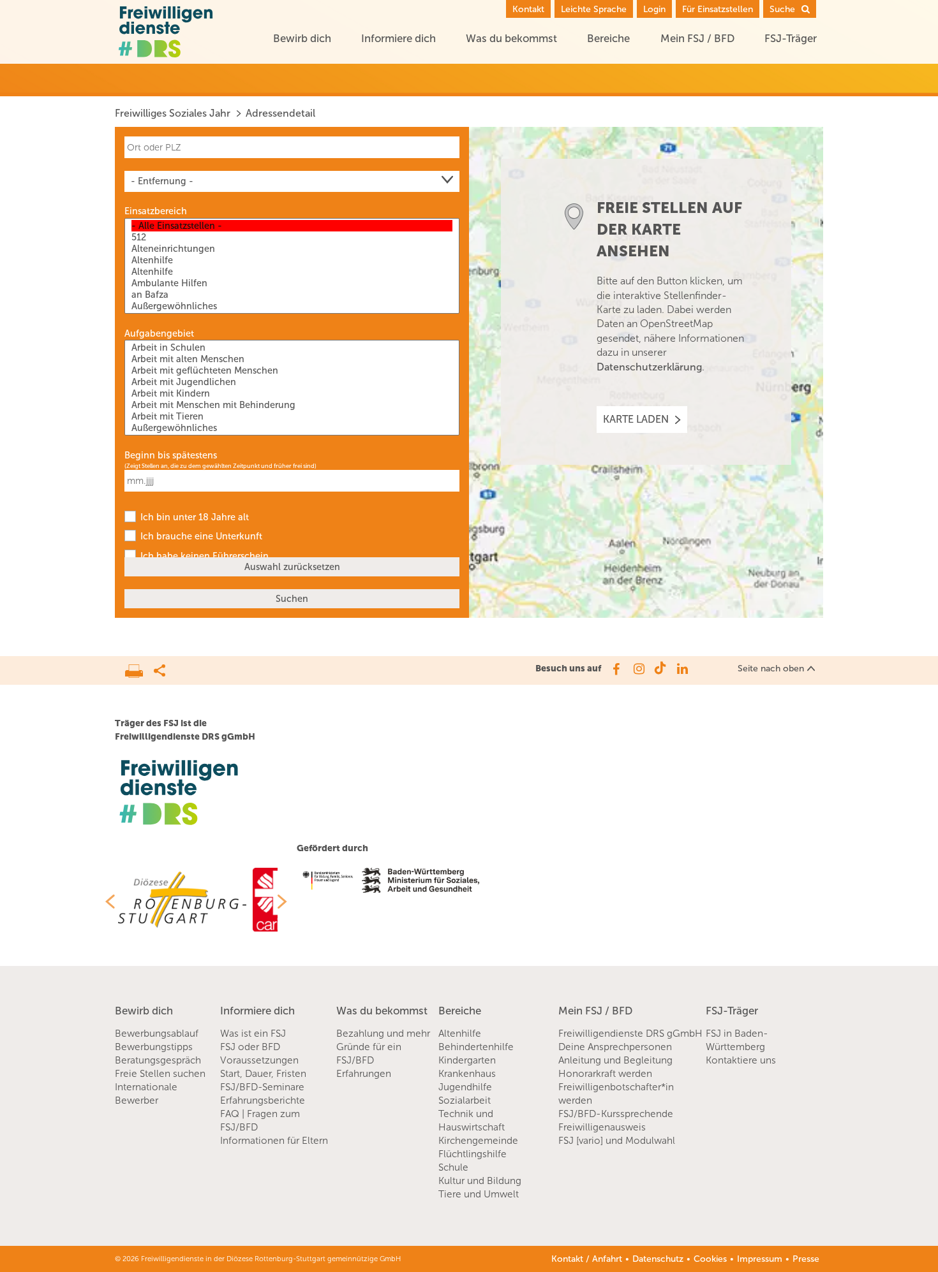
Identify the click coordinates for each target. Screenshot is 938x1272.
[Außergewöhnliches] (291, 306)
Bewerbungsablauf (156, 1033)
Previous (105, 901)
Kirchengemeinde (478, 1140)
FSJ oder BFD (250, 1047)
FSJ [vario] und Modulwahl (616, 1140)
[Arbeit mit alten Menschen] (291, 359)
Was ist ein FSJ (253, 1033)
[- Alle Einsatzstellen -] (291, 225)
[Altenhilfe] (291, 260)
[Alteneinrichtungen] (291, 248)
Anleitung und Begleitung (615, 1060)
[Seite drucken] (139, 667)
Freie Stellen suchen (160, 1073)
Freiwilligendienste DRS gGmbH (630, 1033)
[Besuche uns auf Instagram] (638, 669)
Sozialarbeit (464, 1100)
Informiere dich (398, 38)
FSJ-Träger (790, 38)
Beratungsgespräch (158, 1060)
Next (287, 901)
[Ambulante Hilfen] (291, 283)
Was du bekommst (511, 38)
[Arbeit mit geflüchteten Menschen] (291, 370)
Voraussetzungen (259, 1060)
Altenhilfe (459, 1033)
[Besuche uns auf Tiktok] (660, 669)
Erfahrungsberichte (262, 1100)
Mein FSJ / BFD (697, 38)
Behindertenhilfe (476, 1047)
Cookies (710, 1259)
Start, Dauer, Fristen (263, 1073)
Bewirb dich (302, 38)
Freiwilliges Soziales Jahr (172, 113)
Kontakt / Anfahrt (586, 1259)
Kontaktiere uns (741, 1060)
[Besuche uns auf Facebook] (615, 669)
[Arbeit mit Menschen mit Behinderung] (291, 405)
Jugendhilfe (465, 1087)
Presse (806, 1259)
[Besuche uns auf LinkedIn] (682, 669)
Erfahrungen (363, 1073)
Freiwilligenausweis (602, 1127)
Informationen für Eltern (274, 1140)
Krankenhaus (467, 1073)
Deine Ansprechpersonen (615, 1047)
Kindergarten (467, 1060)
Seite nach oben (771, 668)
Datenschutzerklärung (649, 367)
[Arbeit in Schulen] (291, 347)
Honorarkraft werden (605, 1073)
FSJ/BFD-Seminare (262, 1087)
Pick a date (452, 481)
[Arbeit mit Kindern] (291, 393)
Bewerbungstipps (154, 1047)
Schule (453, 1167)
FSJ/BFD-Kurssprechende (615, 1114)
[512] (291, 237)
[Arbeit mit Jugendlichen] (291, 382)
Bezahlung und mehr (383, 1033)
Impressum (759, 1259)
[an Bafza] (291, 294)
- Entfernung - (162, 181)
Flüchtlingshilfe (472, 1154)
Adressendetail (280, 113)
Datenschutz (657, 1259)
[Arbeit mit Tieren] (291, 416)
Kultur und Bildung (479, 1181)
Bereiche (608, 38)
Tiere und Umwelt (478, 1194)
